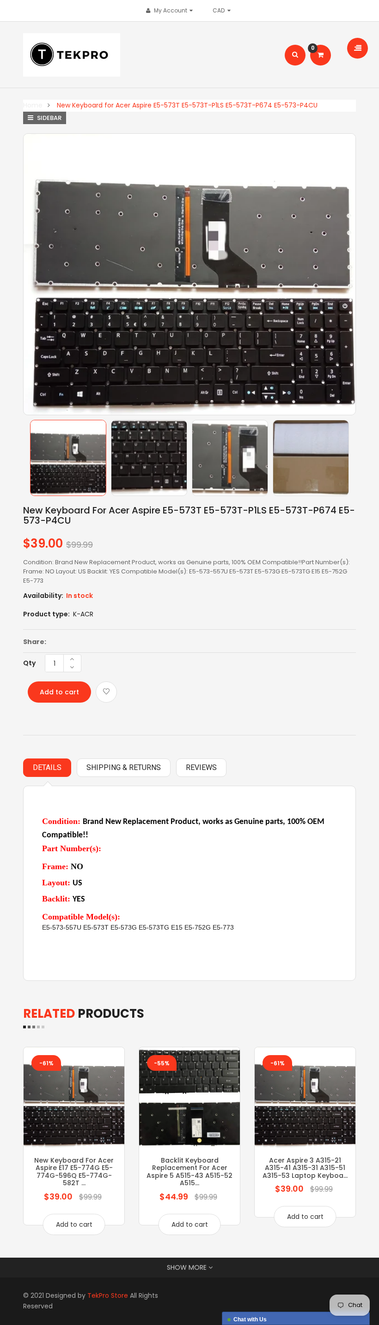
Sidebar (48, 117)
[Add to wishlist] (106, 692)
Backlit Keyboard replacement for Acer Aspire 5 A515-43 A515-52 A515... (189, 1172)
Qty (29, 663)
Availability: (43, 595)
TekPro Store (107, 1295)
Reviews (201, 767)
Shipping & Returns (123, 767)
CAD (221, 10)
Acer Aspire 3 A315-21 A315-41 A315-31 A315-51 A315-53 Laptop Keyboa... (305, 1168)
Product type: (46, 614)
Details (47, 767)
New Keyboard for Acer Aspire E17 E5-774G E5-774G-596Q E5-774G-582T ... (74, 1172)
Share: (34, 641)
